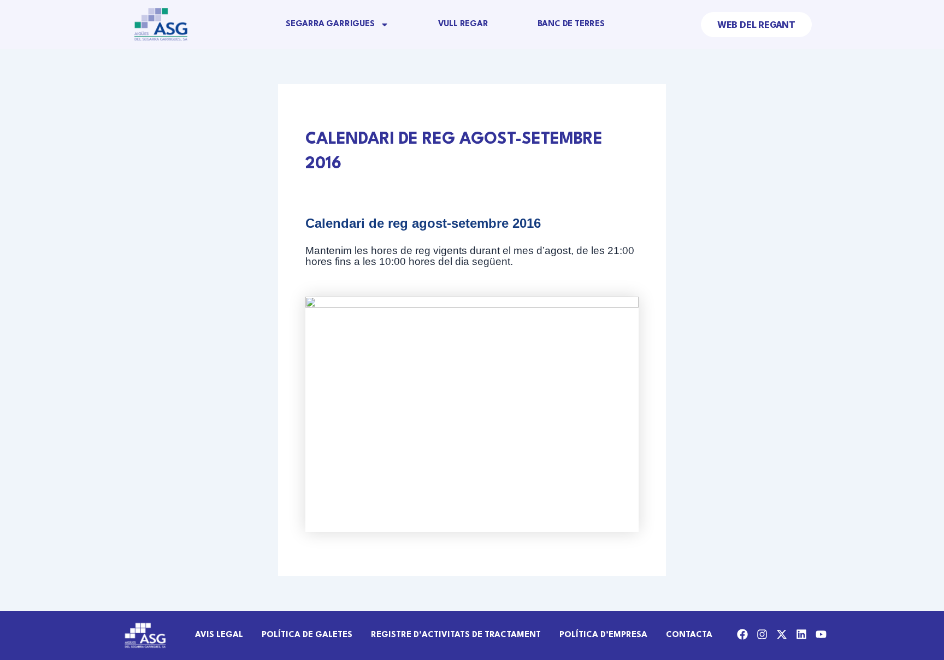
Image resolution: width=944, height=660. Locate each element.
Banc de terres (571, 24)
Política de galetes (307, 635)
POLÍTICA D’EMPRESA (603, 635)
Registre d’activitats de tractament (456, 635)
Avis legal (219, 635)
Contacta (689, 635)
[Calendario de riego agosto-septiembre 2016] (472, 414)
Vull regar (463, 24)
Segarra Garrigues (330, 24)
